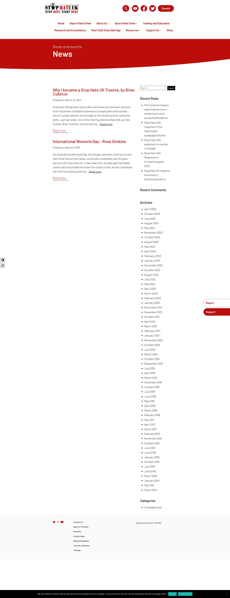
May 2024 (149, 227)
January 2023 (152, 260)
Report (210, 302)
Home (61, 23)
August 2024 (151, 223)
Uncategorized (152, 507)
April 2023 (150, 251)
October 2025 (152, 213)
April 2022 (150, 288)
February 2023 (152, 256)
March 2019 (150, 377)
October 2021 (152, 316)
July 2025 (150, 218)
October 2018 (151, 387)
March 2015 (150, 475)
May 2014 (149, 485)
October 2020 (152, 344)
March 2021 (150, 326)
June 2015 (150, 471)
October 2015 (151, 461)
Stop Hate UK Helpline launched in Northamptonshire (157, 175)
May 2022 (149, 284)
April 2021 (150, 321)
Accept (172, 594)
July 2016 (149, 447)
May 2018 (149, 401)
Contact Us (78, 522)
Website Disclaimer (81, 541)
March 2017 (150, 429)
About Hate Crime (125, 23)
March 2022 (151, 293)
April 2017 (149, 424)
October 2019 (151, 358)
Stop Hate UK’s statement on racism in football (156, 144)
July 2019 (149, 368)
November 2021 (153, 312)
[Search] (126, 8)
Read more (106, 124)
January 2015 (151, 480)
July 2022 (150, 279)
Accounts (77, 531)
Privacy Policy (79, 536)
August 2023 (151, 241)
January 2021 (152, 335)
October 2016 (151, 443)
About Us (101, 23)
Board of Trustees (81, 527)
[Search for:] (106, 8)
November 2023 (153, 232)
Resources (132, 30)
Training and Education (156, 23)
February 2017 (152, 433)
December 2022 (153, 265)
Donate (166, 8)
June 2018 (150, 396)
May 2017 (149, 419)
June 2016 (150, 452)
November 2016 (153, 438)
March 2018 (150, 410)
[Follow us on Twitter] (54, 521)
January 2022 (152, 302)
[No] (226, 594)
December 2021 (153, 307)
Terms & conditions (81, 545)
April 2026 (150, 209)
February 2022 (152, 298)
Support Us (152, 30)
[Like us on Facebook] (57, 521)
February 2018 (152, 415)
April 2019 (149, 373)
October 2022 (152, 270)
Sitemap (77, 550)
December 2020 (153, 340)
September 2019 (153, 363)
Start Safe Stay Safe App (106, 30)
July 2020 (150, 349)
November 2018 (153, 382)
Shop (170, 30)
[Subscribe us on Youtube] (61, 521)
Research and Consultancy (70, 30)
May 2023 (149, 246)
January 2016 (151, 457)
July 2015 (149, 466)
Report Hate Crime (80, 23)
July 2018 (149, 391)
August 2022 (151, 274)
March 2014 (150, 489)
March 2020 (151, 354)
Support (210, 311)
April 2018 (149, 405)
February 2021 (152, 330)
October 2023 (152, 237)
